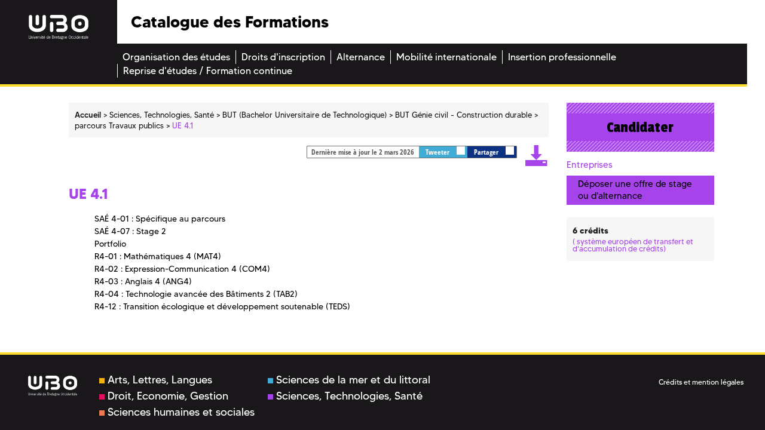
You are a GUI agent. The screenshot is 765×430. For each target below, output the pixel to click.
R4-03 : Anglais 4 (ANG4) (143, 281)
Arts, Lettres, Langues (160, 379)
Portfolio (110, 243)
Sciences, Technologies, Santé (349, 396)
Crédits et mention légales (701, 381)
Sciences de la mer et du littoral (353, 379)
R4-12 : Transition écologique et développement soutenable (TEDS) (222, 306)
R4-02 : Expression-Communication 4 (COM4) (182, 268)
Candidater (640, 127)
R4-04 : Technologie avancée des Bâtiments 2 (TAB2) (196, 293)
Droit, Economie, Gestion (168, 396)
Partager (487, 152)
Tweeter (438, 152)
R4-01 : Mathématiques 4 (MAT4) (157, 256)
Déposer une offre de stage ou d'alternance (635, 190)
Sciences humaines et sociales (181, 412)
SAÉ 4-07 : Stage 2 (130, 231)
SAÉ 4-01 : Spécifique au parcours (159, 218)
